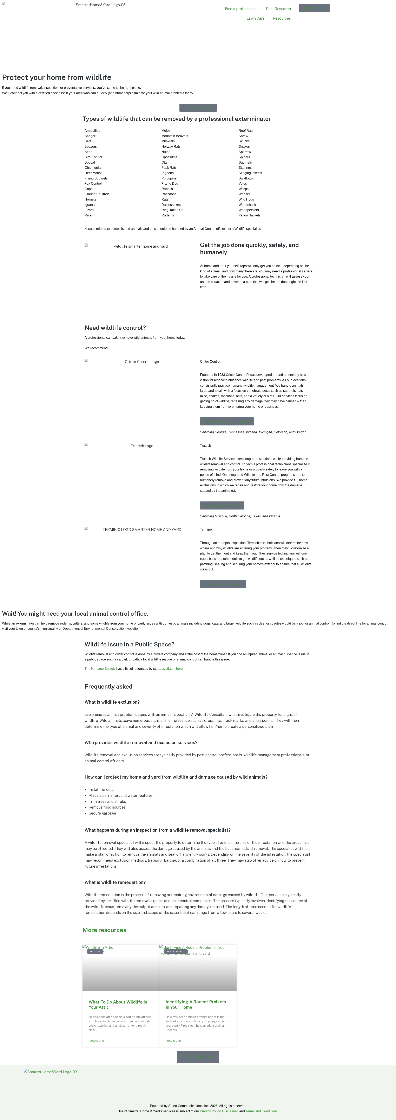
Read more (96, 1040)
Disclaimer (230, 1111)
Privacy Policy (210, 1111)
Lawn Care (256, 18)
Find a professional (241, 9)
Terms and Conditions (262, 1111)
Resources (282, 18)
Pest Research (278, 9)
